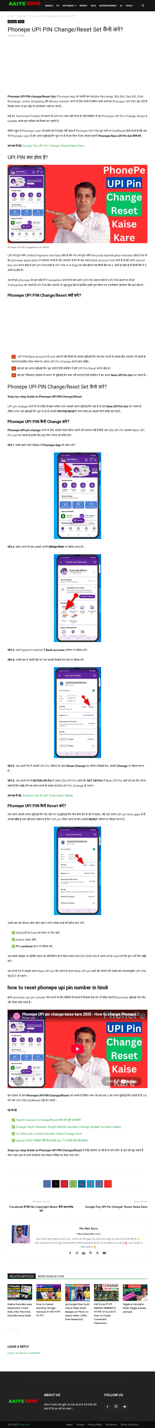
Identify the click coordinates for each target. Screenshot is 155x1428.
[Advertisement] (77, 67)
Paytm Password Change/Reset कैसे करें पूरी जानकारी (48, 1120)
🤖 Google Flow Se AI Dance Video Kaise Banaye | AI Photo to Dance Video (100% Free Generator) (77, 1312)
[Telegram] (90, 1184)
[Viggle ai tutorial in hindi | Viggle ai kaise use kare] (135, 1292)
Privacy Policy (95, 1424)
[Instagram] (78, 1253)
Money (83, 5)
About (69, 1424)
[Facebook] (47, 1184)
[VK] (99, 1184)
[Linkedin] (82, 1184)
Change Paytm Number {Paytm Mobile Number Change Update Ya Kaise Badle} (68, 1127)
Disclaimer (111, 1424)
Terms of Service (129, 1424)
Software (68, 5)
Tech (93, 5)
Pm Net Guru (88, 1228)
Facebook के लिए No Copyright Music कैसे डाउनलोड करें (41, 1209)
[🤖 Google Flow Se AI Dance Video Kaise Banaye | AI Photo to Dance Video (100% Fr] (77, 1292)
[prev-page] (10, 1330)
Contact (80, 1424)
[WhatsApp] (73, 1184)
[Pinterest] (64, 1184)
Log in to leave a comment (24, 1352)
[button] (142, 6)
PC (58, 5)
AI (121, 5)
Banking (22, 16)
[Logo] (25, 3)
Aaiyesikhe (24, 1424)
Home (11, 16)
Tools (129, 5)
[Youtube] (105, 1253)
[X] (56, 1184)
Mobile (49, 5)
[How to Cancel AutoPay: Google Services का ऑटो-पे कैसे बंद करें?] (48, 1292)
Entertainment (108, 5)
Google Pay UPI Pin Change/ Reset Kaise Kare (53, 145)
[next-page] (16, 1330)
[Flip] (108, 1184)
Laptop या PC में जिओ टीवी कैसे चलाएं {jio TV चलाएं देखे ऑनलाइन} (52, 1140)
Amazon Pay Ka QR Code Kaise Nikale (47, 795)
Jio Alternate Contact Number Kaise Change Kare (49, 1133)
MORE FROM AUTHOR (51, 1276)
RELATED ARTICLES (21, 1276)
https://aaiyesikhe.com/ (89, 1234)
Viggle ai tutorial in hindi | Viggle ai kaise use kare (134, 1308)
